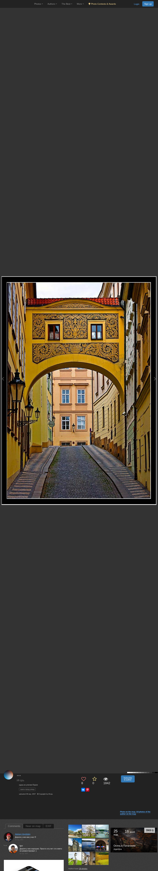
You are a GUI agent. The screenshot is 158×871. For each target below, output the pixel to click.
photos (83, 869)
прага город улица (27, 789)
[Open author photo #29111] (75, 845)
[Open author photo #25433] (88, 845)
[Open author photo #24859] (75, 858)
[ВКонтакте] (83, 790)
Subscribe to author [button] (128, 779)
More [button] (80, 4)
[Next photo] (155, 378)
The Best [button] (66, 4)
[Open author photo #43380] (88, 831)
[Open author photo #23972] (88, 858)
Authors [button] (52, 4)
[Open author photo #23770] (102, 858)
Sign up (148, 4)
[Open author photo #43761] (75, 831)
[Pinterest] (87, 790)
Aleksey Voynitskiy (22, 834)
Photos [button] (38, 4)
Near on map (33, 826)
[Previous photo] (3, 378)
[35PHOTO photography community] (17, 4)
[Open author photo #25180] (102, 845)
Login (136, 4)
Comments (14, 826)
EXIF (48, 826)
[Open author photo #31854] (102, 831)
